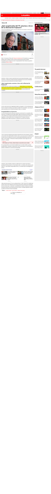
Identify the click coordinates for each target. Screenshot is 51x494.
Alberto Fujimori (8, 190)
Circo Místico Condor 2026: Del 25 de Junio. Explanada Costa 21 (39, 115)
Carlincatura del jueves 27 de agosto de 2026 (39, 90)
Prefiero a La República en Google (17, 193)
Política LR (5, 54)
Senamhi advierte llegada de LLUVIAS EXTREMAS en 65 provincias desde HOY (39, 102)
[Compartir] (32, 54)
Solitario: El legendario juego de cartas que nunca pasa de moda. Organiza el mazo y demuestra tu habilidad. (39, 142)
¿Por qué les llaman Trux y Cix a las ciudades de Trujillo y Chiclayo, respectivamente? (39, 73)
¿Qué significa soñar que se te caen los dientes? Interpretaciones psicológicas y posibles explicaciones (39, 83)
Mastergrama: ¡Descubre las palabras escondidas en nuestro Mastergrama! (39, 137)
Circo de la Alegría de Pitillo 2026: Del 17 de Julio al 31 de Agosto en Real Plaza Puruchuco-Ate (39, 125)
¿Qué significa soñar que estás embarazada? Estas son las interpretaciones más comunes (39, 78)
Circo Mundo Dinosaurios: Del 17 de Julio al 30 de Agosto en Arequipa (39, 129)
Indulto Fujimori (14, 190)
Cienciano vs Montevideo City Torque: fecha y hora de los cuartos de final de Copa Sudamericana (39, 98)
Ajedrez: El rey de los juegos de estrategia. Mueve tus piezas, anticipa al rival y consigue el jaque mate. (39, 147)
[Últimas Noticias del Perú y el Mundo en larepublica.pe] (25, 15)
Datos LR (4, 22)
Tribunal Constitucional (21, 190)
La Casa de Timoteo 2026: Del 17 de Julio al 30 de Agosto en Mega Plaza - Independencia (39, 120)
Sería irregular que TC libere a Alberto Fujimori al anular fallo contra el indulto (16, 142)
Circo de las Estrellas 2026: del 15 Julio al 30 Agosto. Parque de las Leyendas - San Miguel (39, 111)
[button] (2, 15)
